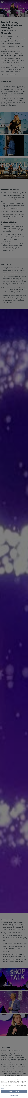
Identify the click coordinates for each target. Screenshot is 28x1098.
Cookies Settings (14, 1095)
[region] (14, 1087)
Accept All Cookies (14, 1091)
